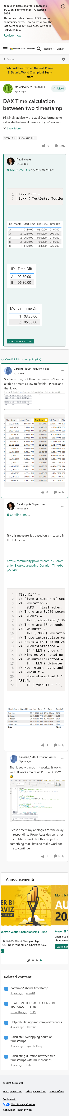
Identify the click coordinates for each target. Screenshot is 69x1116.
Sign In (60, 48)
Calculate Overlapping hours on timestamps (32, 1039)
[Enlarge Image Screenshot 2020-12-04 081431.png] (37, 800)
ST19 (33, 1012)
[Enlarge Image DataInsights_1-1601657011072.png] (21, 276)
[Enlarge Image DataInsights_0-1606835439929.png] (36, 718)
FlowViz (31, 1027)
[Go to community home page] (22, 49)
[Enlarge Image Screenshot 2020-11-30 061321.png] (34, 402)
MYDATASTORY (24, 86)
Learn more (13, 946)
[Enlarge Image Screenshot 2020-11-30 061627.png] (34, 450)
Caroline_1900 (22, 368)
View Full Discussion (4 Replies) (23, 359)
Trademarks (9, 1099)
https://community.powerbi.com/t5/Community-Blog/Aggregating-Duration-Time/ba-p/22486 (35, 565)
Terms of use (57, 1091)
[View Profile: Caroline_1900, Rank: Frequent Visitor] (8, 371)
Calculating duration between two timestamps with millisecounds (33, 1058)
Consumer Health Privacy (17, 1109)
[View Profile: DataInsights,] (11, 161)
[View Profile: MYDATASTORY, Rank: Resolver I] (8, 88)
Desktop (11, 59)
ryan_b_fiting (34, 1046)
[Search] (39, 48)
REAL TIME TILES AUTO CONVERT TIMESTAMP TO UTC (33, 1005)
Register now (12, 35)
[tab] (33, 960)
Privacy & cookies (36, 1091)
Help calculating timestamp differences (36, 1022)
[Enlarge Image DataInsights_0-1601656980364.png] (35, 234)
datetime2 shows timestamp (29, 988)
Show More (14, 128)
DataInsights (23, 159)
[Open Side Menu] (5, 49)
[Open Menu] (63, 59)
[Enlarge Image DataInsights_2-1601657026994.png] (24, 315)
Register (48, 48)
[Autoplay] (28, 960)
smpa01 (30, 993)
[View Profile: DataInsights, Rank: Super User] (11, 506)
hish (28, 1065)
